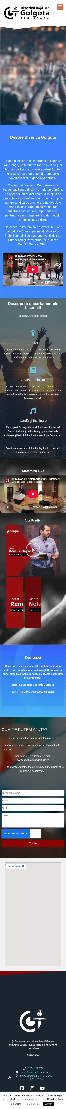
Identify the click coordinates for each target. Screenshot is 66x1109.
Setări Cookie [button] (33, 1104)
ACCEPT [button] (48, 1104)
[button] (9, 550)
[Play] (33, 550)
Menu (60, 7)
